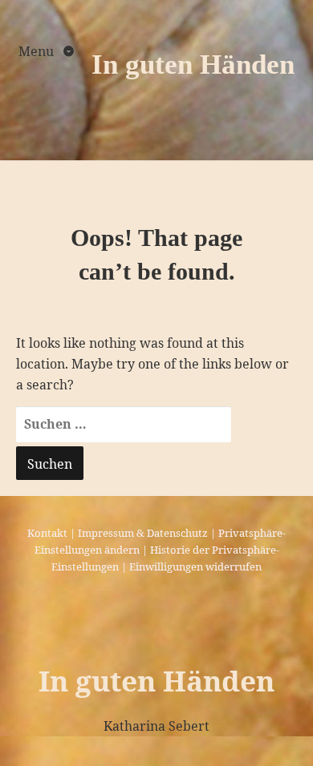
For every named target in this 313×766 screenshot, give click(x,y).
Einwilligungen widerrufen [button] (195, 566)
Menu (37, 51)
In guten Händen (193, 64)
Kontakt (47, 533)
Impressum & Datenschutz (143, 533)
